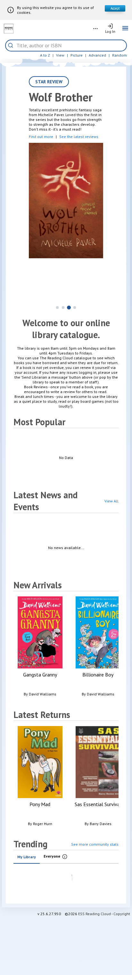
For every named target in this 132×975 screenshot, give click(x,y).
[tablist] (66, 857)
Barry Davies (100, 823)
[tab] (57, 307)
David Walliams (42, 694)
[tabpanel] (66, 880)
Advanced (97, 55)
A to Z (45, 55)
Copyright (121, 913)
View (60, 55)
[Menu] (125, 28)
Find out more (41, 136)
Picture (76, 55)
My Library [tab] (26, 856)
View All (111, 501)
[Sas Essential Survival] (97, 777)
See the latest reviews (78, 136)
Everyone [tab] (58, 857)
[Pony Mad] (39, 777)
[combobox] (69, 45)
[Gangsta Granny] (39, 647)
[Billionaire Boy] (97, 647)
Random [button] (119, 55)
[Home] (8, 28)
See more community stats (95, 844)
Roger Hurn (42, 823)
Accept (115, 8)
